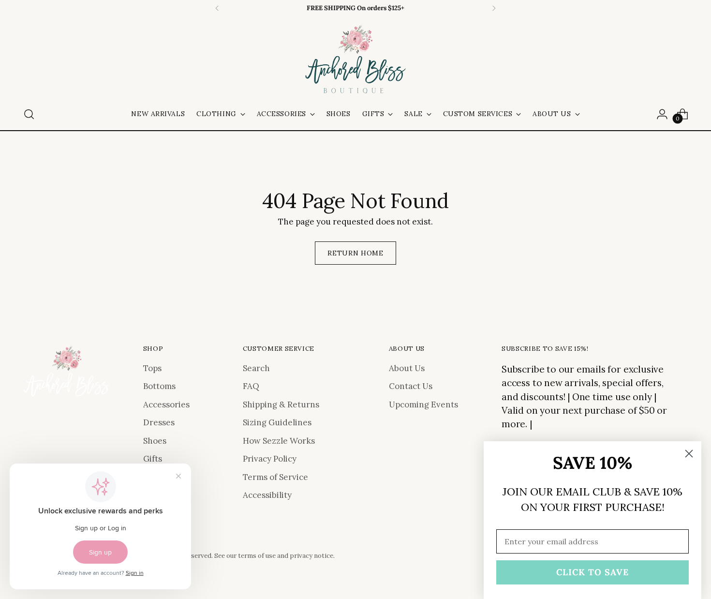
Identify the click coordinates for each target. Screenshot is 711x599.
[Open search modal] (29, 114)
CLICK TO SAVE (592, 572)
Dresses (159, 422)
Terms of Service (275, 477)
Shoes (154, 440)
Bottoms (159, 386)
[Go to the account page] (662, 114)
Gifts (152, 458)
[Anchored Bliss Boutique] (355, 60)
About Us (407, 368)
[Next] (493, 8)
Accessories (166, 404)
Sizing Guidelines (277, 422)
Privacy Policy (269, 458)
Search (256, 368)
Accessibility (267, 495)
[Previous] (217, 8)
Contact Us (410, 386)
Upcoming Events (423, 404)
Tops (152, 368)
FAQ (251, 386)
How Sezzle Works (279, 440)
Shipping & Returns (281, 404)
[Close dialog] (689, 453)
